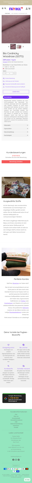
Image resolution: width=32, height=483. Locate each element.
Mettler (23, 301)
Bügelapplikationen (15, 312)
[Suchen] (5, 8)
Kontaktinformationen (16, 477)
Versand (5, 62)
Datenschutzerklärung (8, 475)
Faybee (8, 474)
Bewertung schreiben (16, 161)
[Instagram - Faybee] (16, 460)
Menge (4, 71)
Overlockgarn (8, 303)
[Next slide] (23, 46)
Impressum (26, 475)
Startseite (7, 13)
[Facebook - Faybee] (13, 460)
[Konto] (27, 9)
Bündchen (16, 283)
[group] (13, 46)
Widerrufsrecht (25, 474)
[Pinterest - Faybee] (19, 460)
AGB (16, 475)
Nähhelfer (26, 308)
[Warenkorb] (29, 9)
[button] (16, 97)
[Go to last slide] (9, 46)
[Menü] (3, 8)
